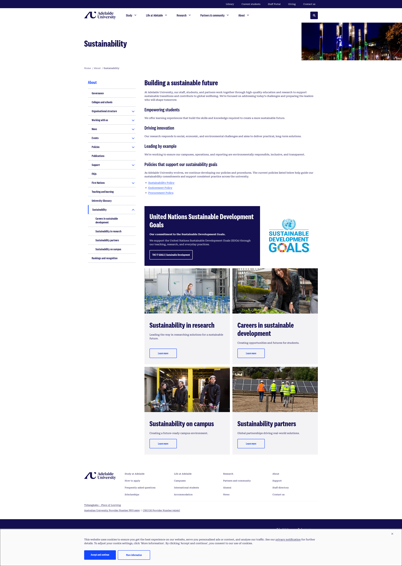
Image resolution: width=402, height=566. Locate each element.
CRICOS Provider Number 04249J (161, 510)
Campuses (180, 480)
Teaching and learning (103, 192)
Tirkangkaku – (102, 505)
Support (96, 165)
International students (186, 487)
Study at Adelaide (134, 474)
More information (134, 555)
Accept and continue (100, 554)
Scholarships (132, 494)
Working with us (100, 120)
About (275, 474)
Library (230, 4)
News (94, 129)
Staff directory (280, 487)
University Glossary (102, 201)
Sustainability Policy (161, 182)
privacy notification (288, 539)
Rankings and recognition (104, 258)
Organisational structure (104, 111)
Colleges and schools (102, 102)
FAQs (94, 174)
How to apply (132, 480)
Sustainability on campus (108, 249)
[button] (392, 534)
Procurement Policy (160, 192)
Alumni (227, 487)
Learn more (163, 353)
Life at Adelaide (183, 474)
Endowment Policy (160, 187)
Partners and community (237, 480)
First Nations (98, 183)
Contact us (309, 4)
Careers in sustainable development (106, 220)
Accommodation (183, 494)
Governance (98, 93)
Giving (292, 4)
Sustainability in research (108, 231)
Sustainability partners (107, 240)
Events (95, 138)
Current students (251, 4)
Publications (98, 156)
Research (228, 474)
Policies (96, 147)
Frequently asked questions (140, 487)
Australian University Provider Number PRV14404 (112, 510)
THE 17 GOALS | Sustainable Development (171, 255)
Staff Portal (274, 4)
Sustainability (99, 210)
